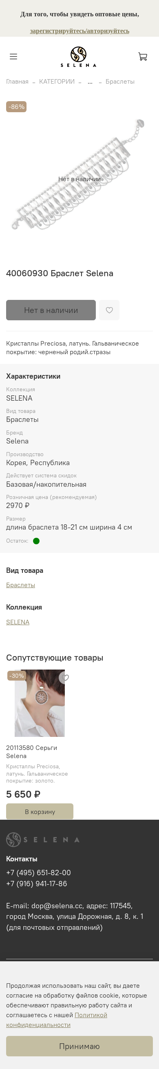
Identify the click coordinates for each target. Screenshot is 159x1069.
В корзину (40, 811)
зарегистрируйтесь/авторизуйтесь (79, 30)
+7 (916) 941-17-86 (36, 883)
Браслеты (120, 81)
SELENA (17, 622)
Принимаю (79, 1046)
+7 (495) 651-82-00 (38, 872)
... (90, 81)
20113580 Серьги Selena (31, 751)
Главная (17, 81)
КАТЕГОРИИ (57, 81)
